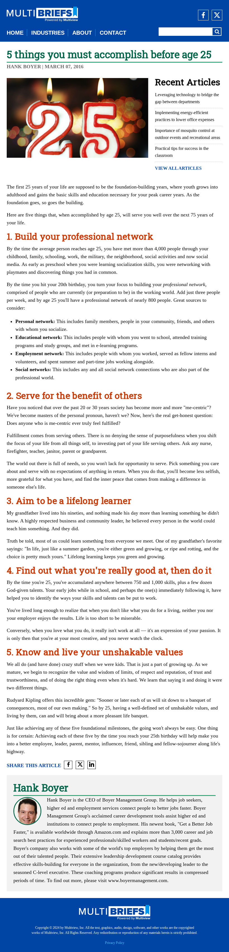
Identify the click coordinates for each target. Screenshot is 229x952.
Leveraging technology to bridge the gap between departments (187, 98)
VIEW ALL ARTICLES (178, 168)
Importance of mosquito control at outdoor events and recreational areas (187, 134)
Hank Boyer (24, 66)
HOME (15, 33)
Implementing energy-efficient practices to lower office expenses (184, 116)
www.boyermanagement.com (137, 880)
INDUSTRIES (48, 33)
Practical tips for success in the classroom (182, 152)
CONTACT (113, 33)
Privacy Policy (114, 943)
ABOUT (82, 33)
